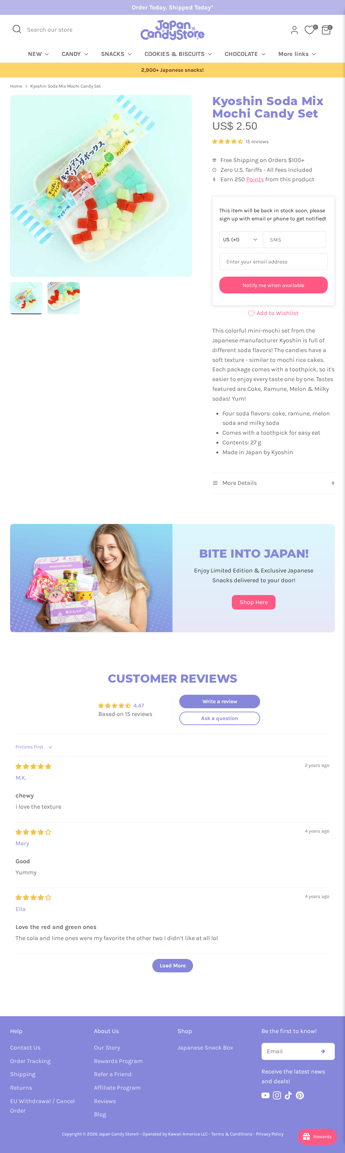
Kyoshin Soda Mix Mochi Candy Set (65, 86)
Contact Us (25, 1047)
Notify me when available (273, 285)
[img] (33, 766)
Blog (100, 1114)
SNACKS (113, 54)
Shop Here (254, 602)
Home (16, 86)
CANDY (72, 54)
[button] (228, 141)
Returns (21, 1087)
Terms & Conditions (231, 1133)
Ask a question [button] (219, 718)
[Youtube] (265, 1095)
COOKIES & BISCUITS (175, 54)
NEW (35, 54)
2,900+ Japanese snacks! (52, 70)
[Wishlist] (309, 30)
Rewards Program (118, 1061)
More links (294, 54)
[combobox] (54, 29)
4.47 (138, 705)
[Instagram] (277, 1095)
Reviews (105, 1101)
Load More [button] (173, 965)
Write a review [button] (219, 701)
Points (255, 179)
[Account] (294, 30)
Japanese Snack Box (205, 1047)
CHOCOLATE (242, 54)
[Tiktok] (288, 1095)
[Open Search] (17, 29)
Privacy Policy (269, 1133)
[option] (101, 188)
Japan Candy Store (117, 1133)
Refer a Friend (113, 1074)
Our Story (107, 1047)
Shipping (22, 1074)
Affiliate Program (117, 1087)
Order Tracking (30, 1061)
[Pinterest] (300, 1095)
